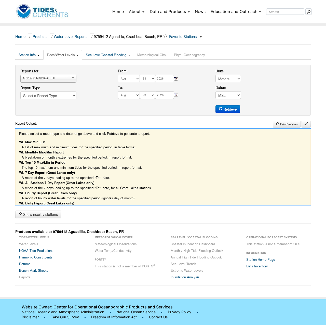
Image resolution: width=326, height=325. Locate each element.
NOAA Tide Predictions (36, 250)
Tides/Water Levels (61, 54)
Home (118, 11)
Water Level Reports (71, 36)
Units (219, 70)
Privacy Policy (179, 312)
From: (123, 70)
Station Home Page (260, 259)
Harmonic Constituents (36, 257)
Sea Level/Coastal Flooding (106, 54)
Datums (25, 263)
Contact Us (158, 317)
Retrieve (229, 109)
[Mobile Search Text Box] (308, 11)
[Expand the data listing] (306, 124)
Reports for (29, 70)
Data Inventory (257, 266)
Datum (220, 87)
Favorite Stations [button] (183, 36)
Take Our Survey (65, 317)
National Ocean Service (136, 312)
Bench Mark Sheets (33, 270)
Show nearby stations (40, 214)
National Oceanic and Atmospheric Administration (63, 312)
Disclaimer (30, 317)
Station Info (27, 54)
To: (120, 87)
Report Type (30, 87)
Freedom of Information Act (114, 317)
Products (40, 36)
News (200, 11)
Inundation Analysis (185, 277)
